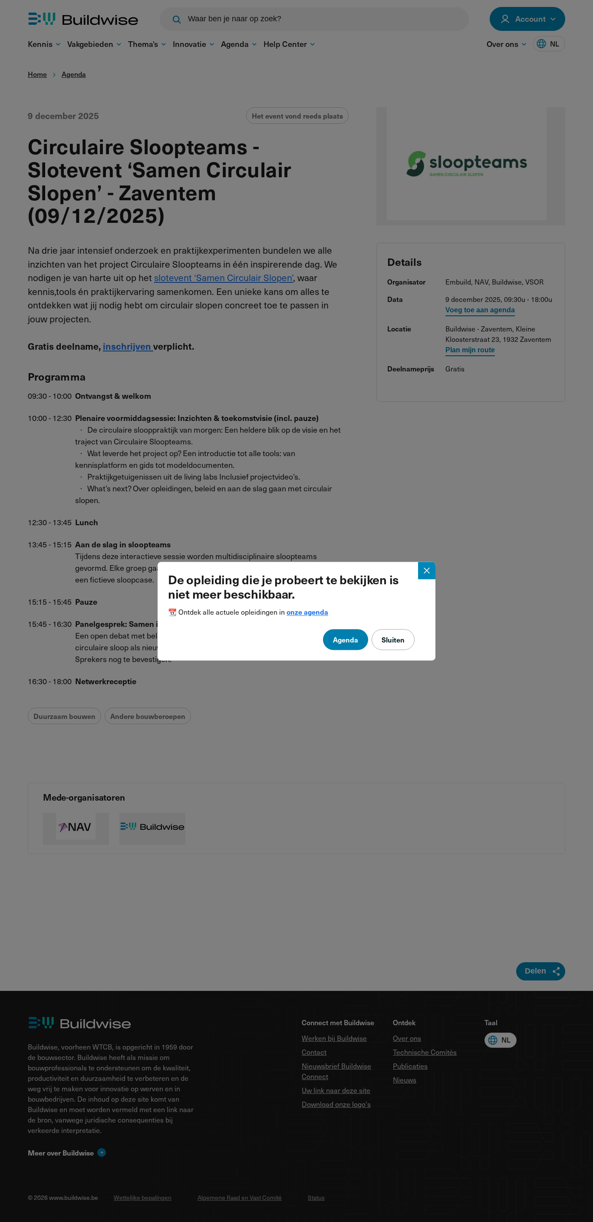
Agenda (345, 639)
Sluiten (393, 639)
